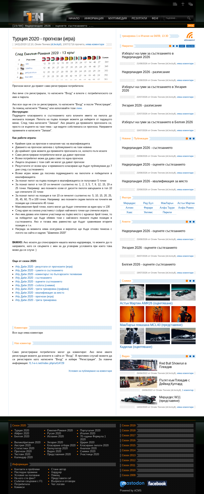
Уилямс (148, 212)
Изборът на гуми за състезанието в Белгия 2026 (157, 122)
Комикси (19, 487)
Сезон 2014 (128, 450)
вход (190, 25)
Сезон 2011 (128, 465)
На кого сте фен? (24, 478)
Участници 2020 (89, 454)
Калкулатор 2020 (57, 448)
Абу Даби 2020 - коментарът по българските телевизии (48, 274)
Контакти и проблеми (27, 469)
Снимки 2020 (87, 451)
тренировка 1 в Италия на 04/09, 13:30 (145, 35)
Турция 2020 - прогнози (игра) (43, 38)
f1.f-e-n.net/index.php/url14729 (46, 363)
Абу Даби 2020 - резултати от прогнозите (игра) (44, 266)
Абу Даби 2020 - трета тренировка (35, 300)
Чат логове (58, 484)
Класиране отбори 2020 (61, 445)
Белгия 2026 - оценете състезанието (149, 264)
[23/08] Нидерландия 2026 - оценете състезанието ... (53, 25)
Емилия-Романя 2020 (60, 430)
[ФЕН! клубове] (182, 5)
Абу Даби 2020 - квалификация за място (39, 292)
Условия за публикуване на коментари (90, 371)
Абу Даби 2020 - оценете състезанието (38, 281)
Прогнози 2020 (23, 451)
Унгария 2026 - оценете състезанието (149, 247)
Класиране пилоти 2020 (94, 445)
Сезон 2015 (128, 445)
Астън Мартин (186, 203)
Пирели (167, 212)
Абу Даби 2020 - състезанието (33, 277)
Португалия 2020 (90, 430)
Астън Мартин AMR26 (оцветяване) (146, 303)
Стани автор (58, 469)
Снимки (126, 280)
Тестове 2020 (22, 454)
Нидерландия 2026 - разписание (146, 72)
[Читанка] (190, 5)
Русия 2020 (54, 433)
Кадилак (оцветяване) (136, 347)
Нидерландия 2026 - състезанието (147, 147)
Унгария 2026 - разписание (142, 105)
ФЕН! (155, 18)
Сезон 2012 (128, 460)
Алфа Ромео (186, 207)
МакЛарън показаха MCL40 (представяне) (151, 325)
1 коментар (187, 390)
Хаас (129, 212)
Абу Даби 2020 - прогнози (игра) (34, 296)
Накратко (127, 45)
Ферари (148, 207)
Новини (126, 138)
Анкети (126, 221)
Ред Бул (148, 203)
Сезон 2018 (128, 430)
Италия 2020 (87, 433)
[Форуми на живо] (175, 5)
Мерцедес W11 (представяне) (169, 398)
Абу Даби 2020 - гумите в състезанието (39, 270)
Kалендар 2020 (23, 457)
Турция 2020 (21, 430)
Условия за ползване (27, 475)
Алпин (129, 207)
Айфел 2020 (21, 433)
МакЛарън (167, 203)
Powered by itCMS (130, 490)
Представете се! (61, 478)
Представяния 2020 (59, 454)
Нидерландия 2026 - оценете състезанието (153, 164)
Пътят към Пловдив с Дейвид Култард (174, 382)
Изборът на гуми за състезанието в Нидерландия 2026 (148, 55)
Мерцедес (130, 203)
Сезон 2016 (128, 440)
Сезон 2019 (128, 425)
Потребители (22, 484)
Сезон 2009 (128, 475)
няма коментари (185, 63)
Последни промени (25, 472)
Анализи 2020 (88, 448)
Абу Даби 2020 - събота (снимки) (35, 285)
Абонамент (189, 40)
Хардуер (56, 472)
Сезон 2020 (19, 425)
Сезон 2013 (128, 455)
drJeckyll (56, 44)
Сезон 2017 (128, 435)
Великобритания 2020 (27, 442)
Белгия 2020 (21, 436)
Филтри (126, 197)
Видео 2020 (54, 451)
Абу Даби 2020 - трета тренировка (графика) (42, 288)
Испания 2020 (55, 436)
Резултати (139, 18)
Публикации (141, 138)
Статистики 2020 (24, 448)
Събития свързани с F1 (28, 481)
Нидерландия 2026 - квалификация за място (155, 181)
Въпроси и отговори (63, 481)
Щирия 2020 (87, 442)
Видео (125, 356)
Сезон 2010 (128, 470)
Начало (74, 18)
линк (79, 108)
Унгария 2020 (55, 442)
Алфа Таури (167, 207)
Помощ (55, 475)
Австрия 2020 (22, 445)
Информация (93, 18)
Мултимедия (117, 18)
